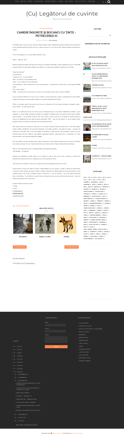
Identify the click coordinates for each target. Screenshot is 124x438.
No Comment (53, 40)
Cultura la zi (102, 193)
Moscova (104, 212)
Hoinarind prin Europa (95, 203)
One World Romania (95, 215)
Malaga (105, 210)
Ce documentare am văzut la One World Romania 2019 (100, 76)
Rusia (85, 224)
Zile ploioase (98, 238)
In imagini (107, 203)
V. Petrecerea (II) (18, 193)
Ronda (85, 222)
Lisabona (99, 208)
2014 (108, 177)
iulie (20, 420)
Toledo (85, 233)
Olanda (85, 215)
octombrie (22, 380)
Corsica (94, 193)
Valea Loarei (93, 236)
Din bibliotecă (38, 1)
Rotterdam (102, 222)
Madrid (99, 210)
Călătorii (23, 1)
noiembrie (22, 377)
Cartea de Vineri (88, 191)
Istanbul (92, 205)
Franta (92, 200)
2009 (99, 177)
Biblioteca (97, 186)
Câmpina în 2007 (98, 85)
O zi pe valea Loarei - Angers (25, 402)
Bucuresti (86, 189)
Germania (99, 200)
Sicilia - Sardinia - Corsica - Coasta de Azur (95, 229)
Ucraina (104, 233)
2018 (98, 179)
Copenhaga (87, 193)
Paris (85, 217)
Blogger (34, 425)
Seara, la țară (45, 236)
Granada (106, 200)
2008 (94, 177)
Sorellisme (87, 117)
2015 (85, 179)
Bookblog (82, 334)
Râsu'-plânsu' (69, 1)
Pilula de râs (92, 217)
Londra (106, 208)
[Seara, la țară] (44, 223)
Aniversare (87, 184)
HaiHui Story (83, 343)
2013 (18, 371)
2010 (104, 177)
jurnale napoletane (89, 208)
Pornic (94, 145)
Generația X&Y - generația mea (26, 399)
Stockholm (93, 231)
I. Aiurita (15, 186)
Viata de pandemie (88, 238)
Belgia (90, 186)
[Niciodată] (23, 223)
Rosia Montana (93, 222)
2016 (89, 179)
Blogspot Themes (77, 433)
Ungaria (86, 236)
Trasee (92, 233)
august (21, 417)
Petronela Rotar (84, 358)
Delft (104, 196)
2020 (103, 179)
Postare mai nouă (19, 247)
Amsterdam (94, 182)
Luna (85, 210)
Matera (91, 212)
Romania (86, 219)
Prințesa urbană (84, 360)
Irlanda (86, 205)
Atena (93, 184)
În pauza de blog (84, 349)
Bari (85, 186)
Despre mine (91, 1)
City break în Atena (99, 96)
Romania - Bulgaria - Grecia (98, 219)
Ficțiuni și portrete (51, 1)
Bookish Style (83, 337)
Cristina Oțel (83, 340)
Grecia (85, 203)
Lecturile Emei (84, 352)
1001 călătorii (84, 323)
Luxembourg (92, 210)
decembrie (22, 374)
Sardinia (103, 224)
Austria (99, 184)
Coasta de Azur (99, 191)
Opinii (103, 215)
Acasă (17, 1)
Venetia (101, 236)
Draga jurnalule (88, 198)
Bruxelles (105, 186)
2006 (85, 177)
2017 (94, 179)
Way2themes (58, 433)
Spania (85, 231)
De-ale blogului (96, 196)
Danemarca (86, 196)
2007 (89, 177)
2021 (18, 346)
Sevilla (86, 226)
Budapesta (94, 189)
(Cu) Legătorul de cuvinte (62, 13)
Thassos (106, 231)
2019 (18, 352)
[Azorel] (66, 223)
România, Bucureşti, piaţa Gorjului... (28, 410)
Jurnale (60, 1)
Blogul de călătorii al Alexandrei (90, 329)
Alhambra (86, 182)
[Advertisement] (97, 256)
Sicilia (91, 226)
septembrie (22, 414)
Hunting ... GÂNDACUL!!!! (24, 396)
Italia (98, 205)
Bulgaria (102, 189)
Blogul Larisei (84, 331)
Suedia (100, 231)
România (30, 1)
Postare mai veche (71, 247)
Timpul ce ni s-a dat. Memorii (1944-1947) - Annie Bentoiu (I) (100, 108)
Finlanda (86, 200)
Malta (85, 212)
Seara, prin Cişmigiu (23, 392)
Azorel (67, 236)
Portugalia (102, 217)
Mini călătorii (84, 355)
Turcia (97, 233)
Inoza (81, 346)
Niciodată (23, 236)
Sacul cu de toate (80, 1)
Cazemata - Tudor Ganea (101, 156)
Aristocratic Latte (85, 326)
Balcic (105, 184)
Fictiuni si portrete (46, 28)
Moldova (97, 212)
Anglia (101, 182)
